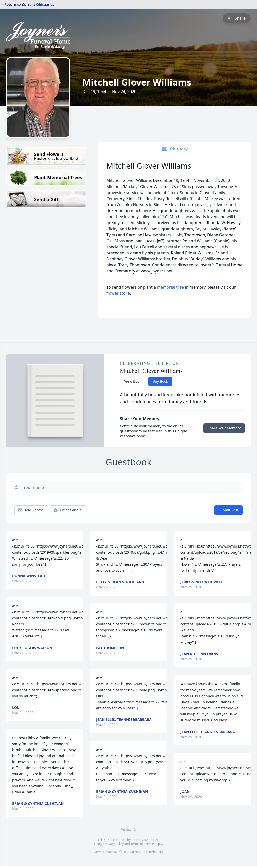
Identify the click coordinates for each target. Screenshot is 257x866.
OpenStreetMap (134, 852)
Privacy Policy (114, 844)
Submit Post (228, 510)
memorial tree (170, 287)
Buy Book (160, 381)
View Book (132, 381)
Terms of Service (142, 844)
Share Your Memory (224, 428)
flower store (118, 293)
